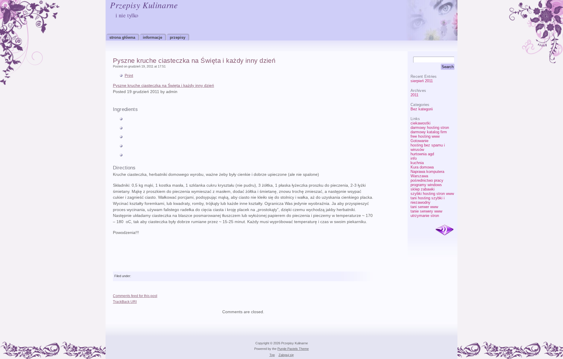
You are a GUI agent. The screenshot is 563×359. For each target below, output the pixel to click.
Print (129, 75)
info (414, 158)
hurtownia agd (422, 154)
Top (272, 355)
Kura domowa (422, 167)
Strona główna (122, 37)
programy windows (426, 185)
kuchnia (417, 163)
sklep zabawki (423, 189)
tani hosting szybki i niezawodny (428, 200)
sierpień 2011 (422, 81)
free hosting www (425, 136)
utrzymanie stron (425, 215)
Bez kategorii (422, 109)
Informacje (152, 37)
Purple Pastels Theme (293, 348)
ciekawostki (420, 123)
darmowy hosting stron (430, 127)
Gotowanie (419, 141)
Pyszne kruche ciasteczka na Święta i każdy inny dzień (194, 60)
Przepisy (177, 37)
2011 (414, 95)
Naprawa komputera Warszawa (427, 173)
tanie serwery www (426, 211)
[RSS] (445, 230)
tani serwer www (424, 207)
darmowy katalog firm (429, 132)
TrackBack (125, 302)
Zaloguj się (286, 355)
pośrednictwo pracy (427, 180)
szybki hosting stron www (432, 193)
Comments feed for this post (135, 296)
